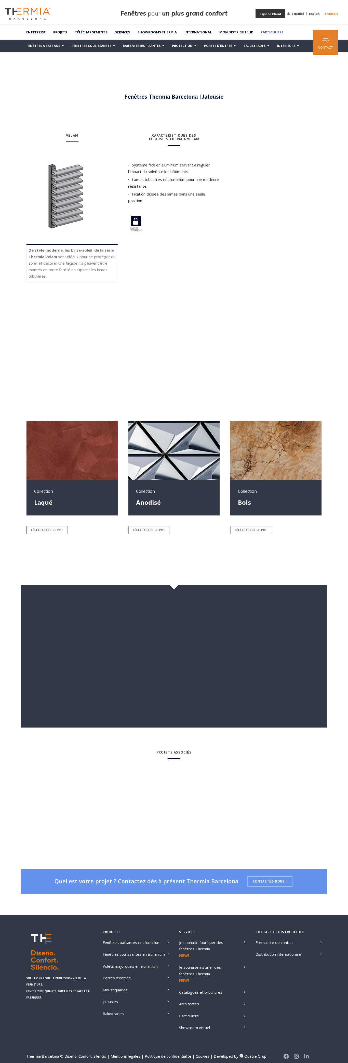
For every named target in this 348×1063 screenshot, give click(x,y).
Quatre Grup (254, 1056)
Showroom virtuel (194, 1027)
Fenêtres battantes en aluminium (131, 942)
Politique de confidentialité (167, 1056)
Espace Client (270, 14)
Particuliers (272, 32)
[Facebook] (286, 1056)
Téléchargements (91, 32)
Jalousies (110, 1001)
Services (122, 32)
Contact (325, 47)
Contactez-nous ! (270, 881)
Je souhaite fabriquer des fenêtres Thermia (201, 946)
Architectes (189, 1003)
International (198, 32)
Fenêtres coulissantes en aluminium (134, 954)
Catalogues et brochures (200, 992)
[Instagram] (296, 1056)
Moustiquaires (115, 989)
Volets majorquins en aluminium (130, 966)
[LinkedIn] (306, 1056)
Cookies (202, 1056)
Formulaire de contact (275, 942)
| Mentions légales (123, 1056)
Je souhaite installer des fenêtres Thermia (200, 970)
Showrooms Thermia (157, 32)
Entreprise (36, 32)
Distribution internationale (278, 954)
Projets (60, 32)
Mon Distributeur (236, 32)
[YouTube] (317, 1056)
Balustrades (113, 1013)
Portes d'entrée (117, 977)
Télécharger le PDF (46, 530)
